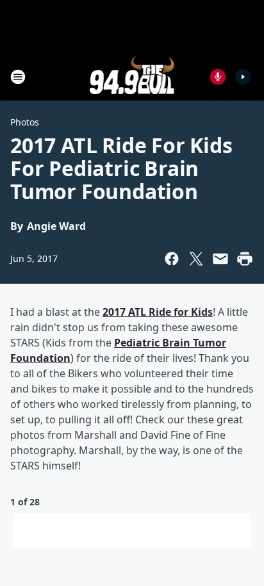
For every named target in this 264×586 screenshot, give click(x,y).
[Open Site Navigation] (18, 77)
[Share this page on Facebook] (172, 259)
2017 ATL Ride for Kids (158, 312)
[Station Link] (132, 76)
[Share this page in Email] (220, 259)
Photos (24, 122)
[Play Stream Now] (243, 77)
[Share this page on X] (196, 259)
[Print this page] (245, 259)
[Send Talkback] (218, 77)
